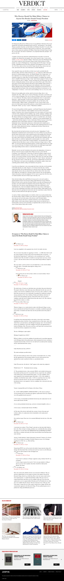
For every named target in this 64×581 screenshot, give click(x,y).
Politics (33, 209)
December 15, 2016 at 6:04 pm (21, 284)
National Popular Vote (27, 209)
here (37, 72)
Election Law (50, 40)
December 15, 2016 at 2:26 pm (21, 245)
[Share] (14, 40)
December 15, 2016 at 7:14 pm (21, 303)
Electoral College (17, 209)
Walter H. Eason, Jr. (20, 283)
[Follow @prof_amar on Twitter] (23, 229)
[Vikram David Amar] (16, 217)
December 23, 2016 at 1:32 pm (21, 444)
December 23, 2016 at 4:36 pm (23, 455)
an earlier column (19, 59)
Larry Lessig (22, 209)
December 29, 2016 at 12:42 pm (21, 469)
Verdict (32, 3)
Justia (5, 9)
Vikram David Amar (34, 20)
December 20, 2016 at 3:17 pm (21, 423)
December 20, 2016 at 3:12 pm (25, 277)
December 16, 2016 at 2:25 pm (21, 316)
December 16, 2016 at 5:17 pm (23, 270)
